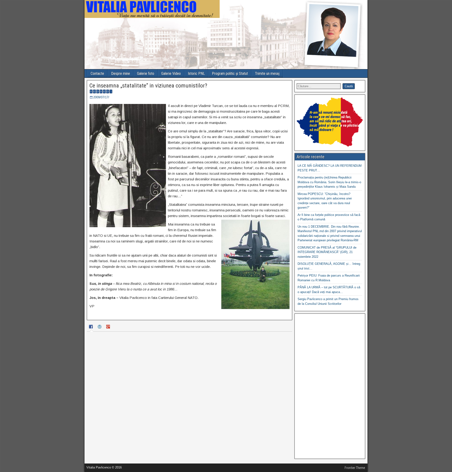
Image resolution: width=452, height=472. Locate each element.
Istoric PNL (196, 73)
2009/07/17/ (101, 97)
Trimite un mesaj (267, 73)
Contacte (97, 73)
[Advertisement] (330, 386)
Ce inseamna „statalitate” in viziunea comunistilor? (148, 85)
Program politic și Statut (230, 73)
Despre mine (120, 73)
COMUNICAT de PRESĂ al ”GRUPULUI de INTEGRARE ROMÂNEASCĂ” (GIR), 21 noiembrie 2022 (327, 252)
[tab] (92, 327)
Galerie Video (171, 73)
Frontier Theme (355, 468)
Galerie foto (145, 73)
